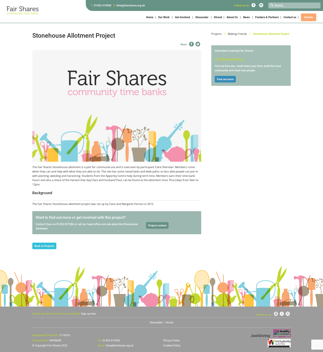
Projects (216, 34)
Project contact (157, 225)
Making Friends (237, 34)
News (246, 17)
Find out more (225, 79)
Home (149, 17)
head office (94, 224)
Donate (308, 17)
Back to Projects (44, 246)
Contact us (289, 17)
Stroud (218, 17)
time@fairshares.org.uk (130, 5)
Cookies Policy (172, 345)
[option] (116, 106)
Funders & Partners (267, 17)
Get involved (182, 17)
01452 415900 (102, 5)
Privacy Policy (171, 340)
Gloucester (201, 17)
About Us (232, 17)
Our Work (164, 17)
